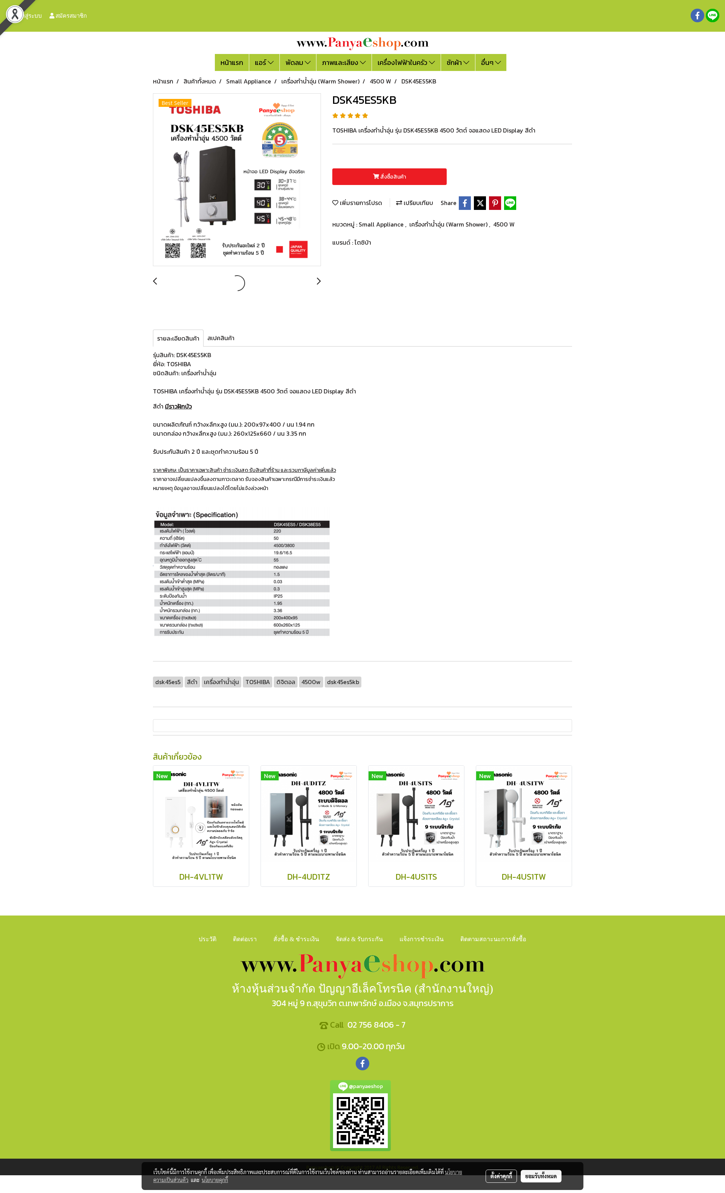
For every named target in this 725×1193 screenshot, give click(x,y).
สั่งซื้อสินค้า (392, 177)
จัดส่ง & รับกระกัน (359, 939)
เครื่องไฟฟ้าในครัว (403, 62)
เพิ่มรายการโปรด (360, 202)
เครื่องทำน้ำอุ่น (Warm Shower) (449, 224)
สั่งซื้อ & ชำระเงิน (296, 939)
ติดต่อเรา (245, 939)
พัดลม (295, 62)
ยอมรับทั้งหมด (541, 1176)
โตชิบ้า (363, 242)
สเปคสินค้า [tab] (220, 337)
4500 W (504, 224)
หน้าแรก (232, 62)
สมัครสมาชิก (70, 15)
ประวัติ (207, 939)
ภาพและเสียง (341, 62)
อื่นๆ (488, 62)
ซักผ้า (455, 62)
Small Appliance (382, 224)
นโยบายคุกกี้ (215, 1179)
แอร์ (261, 62)
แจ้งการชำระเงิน (422, 939)
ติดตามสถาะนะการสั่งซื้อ (493, 939)
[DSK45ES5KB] (237, 180)
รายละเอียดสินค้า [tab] (178, 338)
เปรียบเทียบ (417, 202)
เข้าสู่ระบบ (28, 15)
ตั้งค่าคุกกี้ (501, 1176)
